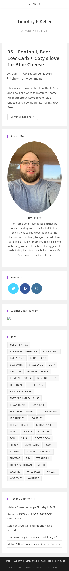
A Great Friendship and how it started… (38, 544)
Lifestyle (31, 561)
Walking (15, 471)
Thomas (15, 458)
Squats (49, 445)
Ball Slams (17, 358)
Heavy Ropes (18, 404)
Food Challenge (20, 391)
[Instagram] (36, 288)
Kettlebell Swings (22, 411)
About (18, 561)
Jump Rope (38, 404)
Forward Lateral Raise (24, 398)
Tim (28, 458)
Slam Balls (32, 445)
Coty (52, 364)
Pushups (43, 431)
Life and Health (20, 425)
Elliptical (16, 384)
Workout (16, 478)
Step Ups (15, 451)
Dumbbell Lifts (47, 378)
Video (41, 465)
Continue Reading (24, 117)
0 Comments (34, 78)
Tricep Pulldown (21, 465)
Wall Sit (52, 471)
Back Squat (50, 351)
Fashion (46, 561)
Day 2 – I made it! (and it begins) (39, 537)
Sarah (25, 438)
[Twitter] (13, 288)
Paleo (13, 431)
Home (7, 561)
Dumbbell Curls (20, 378)
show (15, 78)
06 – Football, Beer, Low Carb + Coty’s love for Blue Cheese (33, 58)
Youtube (33, 478)
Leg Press (36, 418)
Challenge (36, 364)
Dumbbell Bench (38, 371)
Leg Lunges (17, 418)
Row (12, 438)
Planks (27, 431)
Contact (60, 561)
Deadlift (15, 371)
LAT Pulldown (49, 411)
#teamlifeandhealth (23, 351)
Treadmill (42, 458)
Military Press (45, 425)
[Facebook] (25, 288)
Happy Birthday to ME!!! (41, 507)
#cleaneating (19, 344)
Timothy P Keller (34, 21)
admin (16, 73)
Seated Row (42, 438)
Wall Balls (34, 471)
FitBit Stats (35, 384)
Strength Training (39, 451)
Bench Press (38, 358)
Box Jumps (16, 364)
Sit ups (14, 445)
